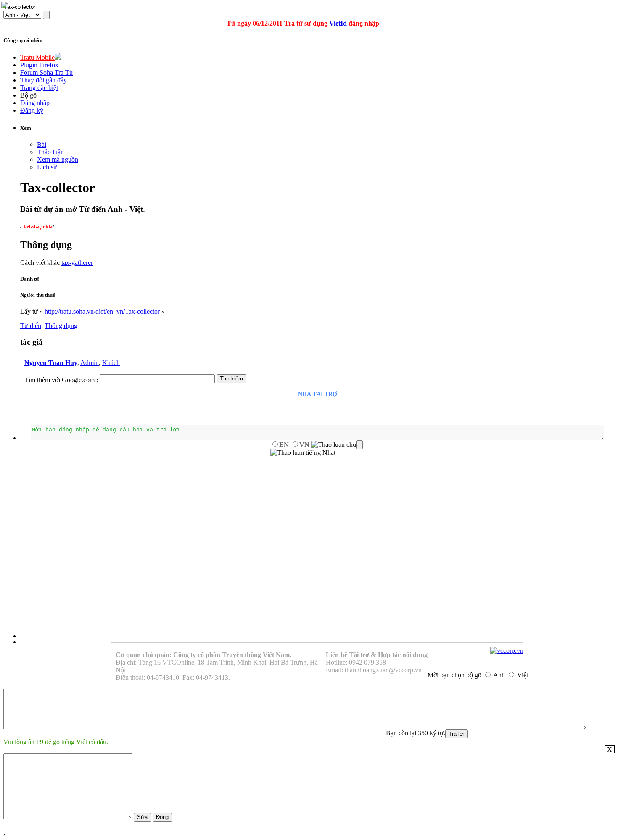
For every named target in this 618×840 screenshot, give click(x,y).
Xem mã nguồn (57, 159)
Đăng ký (31, 110)
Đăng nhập (35, 102)
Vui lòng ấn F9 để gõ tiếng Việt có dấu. (55, 741)
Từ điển (30, 325)
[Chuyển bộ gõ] (6, 6)
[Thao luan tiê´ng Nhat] (302, 453)
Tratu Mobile (37, 57)
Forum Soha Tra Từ (46, 72)
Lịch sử (47, 167)
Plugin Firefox (39, 65)
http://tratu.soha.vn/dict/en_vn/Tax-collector (102, 311)
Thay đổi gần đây (43, 80)
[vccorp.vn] (506, 650)
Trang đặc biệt (39, 87)
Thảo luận (50, 152)
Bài (41, 144)
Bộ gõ (28, 95)
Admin (89, 362)
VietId (338, 23)
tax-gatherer (77, 262)
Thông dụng (61, 325)
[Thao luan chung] (337, 445)
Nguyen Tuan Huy (50, 362)
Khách (111, 362)
